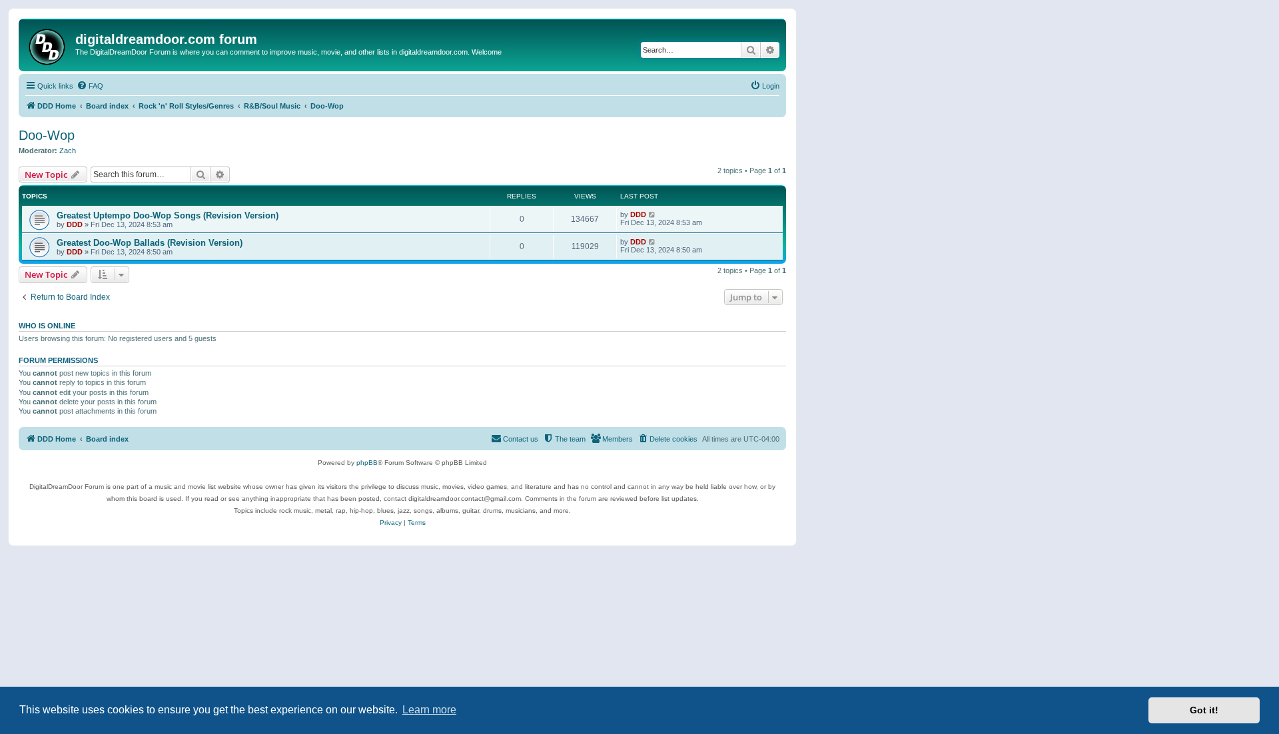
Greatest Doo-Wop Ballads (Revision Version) (149, 243)
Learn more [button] (429, 709)
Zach (67, 151)
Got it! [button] (1204, 710)
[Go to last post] (652, 214)
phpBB (367, 462)
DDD (75, 224)
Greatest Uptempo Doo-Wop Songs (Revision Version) (167, 215)
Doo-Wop (47, 135)
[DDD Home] (48, 45)
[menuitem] (90, 86)
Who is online (47, 326)
